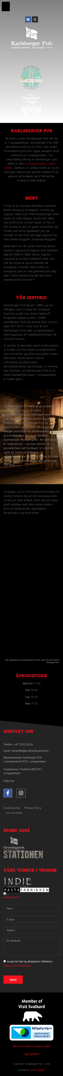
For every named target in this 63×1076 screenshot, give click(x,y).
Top (59, 1071)
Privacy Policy (32, 808)
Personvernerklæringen (17, 965)
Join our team (14, 813)
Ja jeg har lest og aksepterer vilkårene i (28, 963)
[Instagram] (35, 19)
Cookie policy (12, 808)
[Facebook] (28, 19)
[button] (6, 6)
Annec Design (37, 1069)
